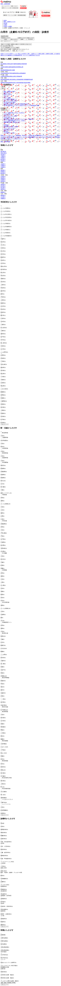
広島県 (13, 79)
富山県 (13, 76)
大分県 (16, 82)
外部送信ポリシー (8, 129)
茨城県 (18, 63)
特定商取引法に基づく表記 (11, 126)
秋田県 (16, 73)
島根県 (6, 79)
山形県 (20, 73)
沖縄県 (28, 82)
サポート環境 (7, 97)
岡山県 (9, 79)
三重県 (13, 70)
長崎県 (9, 82)
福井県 (20, 76)
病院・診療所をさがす (9, 91)
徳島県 (20, 79)
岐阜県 (9, 70)
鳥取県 (2, 79)
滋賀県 (13, 67)
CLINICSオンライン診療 (10, 116)
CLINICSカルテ (8, 117)
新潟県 (9, 76)
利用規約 (6, 125)
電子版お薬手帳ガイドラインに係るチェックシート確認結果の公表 (21, 105)
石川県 (16, 76)
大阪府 (2, 67)
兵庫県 (6, 67)
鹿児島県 (24, 82)
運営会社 (6, 131)
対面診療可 (7, 47)
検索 (16, 41)
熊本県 (13, 82)
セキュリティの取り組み (10, 100)
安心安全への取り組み (9, 102)
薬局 (9, 3)
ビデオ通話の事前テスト (10, 99)
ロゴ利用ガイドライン (9, 132)
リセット (3, 424)
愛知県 (2, 70)
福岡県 (2, 82)
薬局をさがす (7, 93)
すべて (2, 47)
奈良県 (16, 67)
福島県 (24, 73)
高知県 (31, 79)
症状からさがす (8, 94)
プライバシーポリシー (9, 128)
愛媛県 (27, 79)
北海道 (2, 73)
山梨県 (2, 76)
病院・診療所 (4, 3)
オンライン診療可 (15, 47)
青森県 (6, 73)
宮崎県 (20, 82)
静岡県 (6, 70)
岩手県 (9, 73)
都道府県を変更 (4, 36)
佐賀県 (6, 82)
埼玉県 (10, 63)
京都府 (9, 67)
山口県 (16, 79)
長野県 (6, 76)
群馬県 (25, 63)
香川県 (24, 79)
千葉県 (14, 63)
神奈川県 (6, 63)
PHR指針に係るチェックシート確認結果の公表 (16, 103)
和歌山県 (20, 67)
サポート (6, 96)
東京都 (2, 63)
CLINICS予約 (7, 114)
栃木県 (21, 63)
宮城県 (13, 73)
